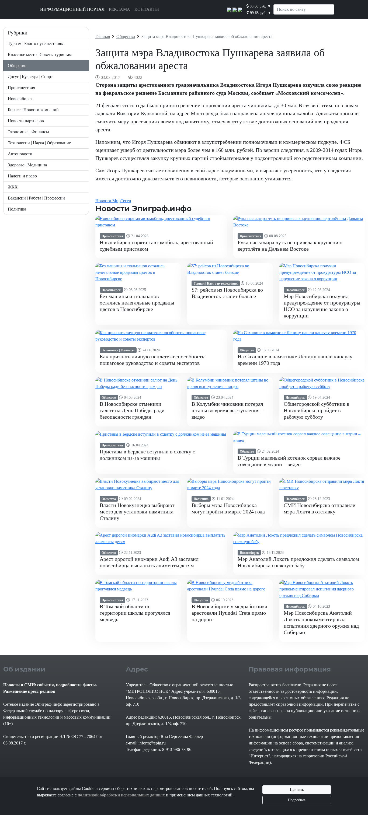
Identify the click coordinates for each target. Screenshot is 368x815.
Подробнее (296, 800)
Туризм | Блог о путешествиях (35, 43)
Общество (17, 65)
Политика (17, 209)
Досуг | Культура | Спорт (30, 76)
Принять (297, 790)
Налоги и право (22, 176)
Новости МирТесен (113, 200)
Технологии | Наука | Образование (39, 143)
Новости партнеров (26, 120)
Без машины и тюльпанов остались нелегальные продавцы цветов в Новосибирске (137, 302)
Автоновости (20, 154)
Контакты (146, 9)
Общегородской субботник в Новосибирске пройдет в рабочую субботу (316, 410)
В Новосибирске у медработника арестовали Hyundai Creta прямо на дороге (229, 612)
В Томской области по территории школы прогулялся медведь (135, 612)
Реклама (119, 9)
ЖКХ (13, 187)
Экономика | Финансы (28, 132)
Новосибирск (20, 98)
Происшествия (21, 87)
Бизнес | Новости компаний (33, 109)
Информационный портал (72, 9)
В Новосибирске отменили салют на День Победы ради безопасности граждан (132, 410)
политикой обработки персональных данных (121, 795)
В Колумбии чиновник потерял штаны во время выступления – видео (227, 410)
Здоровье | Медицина (27, 165)
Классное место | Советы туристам (40, 54)
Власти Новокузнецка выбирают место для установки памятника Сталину (137, 511)
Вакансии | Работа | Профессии (36, 198)
